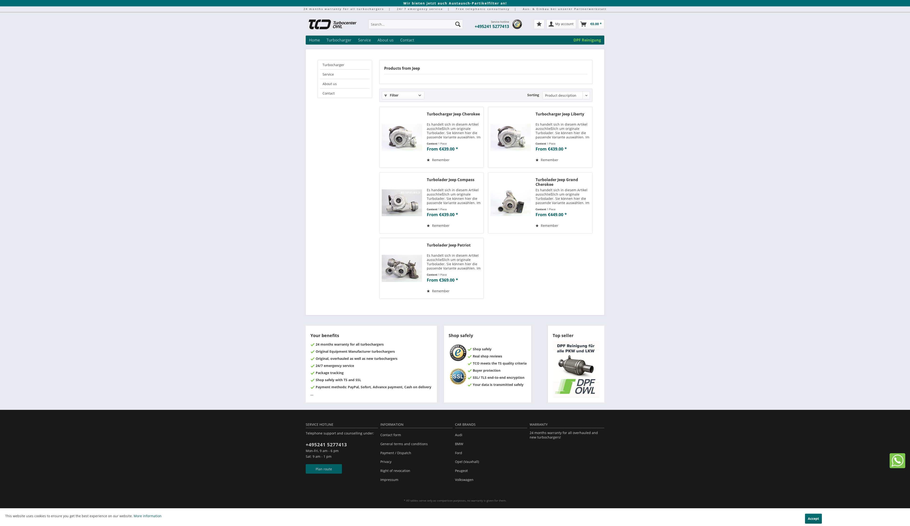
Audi (458, 435)
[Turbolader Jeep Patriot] (402, 268)
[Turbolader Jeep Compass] (402, 203)
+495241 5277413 (492, 26)
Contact (329, 93)
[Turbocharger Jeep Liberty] (511, 137)
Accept (813, 518)
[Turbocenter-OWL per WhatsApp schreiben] (897, 467)
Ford (458, 453)
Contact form (390, 435)
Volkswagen (464, 479)
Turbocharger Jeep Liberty (560, 114)
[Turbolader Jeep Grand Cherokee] (511, 203)
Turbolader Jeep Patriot (449, 245)
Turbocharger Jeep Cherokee (453, 114)
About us (330, 84)
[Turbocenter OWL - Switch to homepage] (335, 25)
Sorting (533, 95)
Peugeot (461, 470)
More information (148, 516)
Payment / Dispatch (395, 453)
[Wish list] (539, 24)
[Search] (458, 24)
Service (328, 74)
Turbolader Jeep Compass (450, 179)
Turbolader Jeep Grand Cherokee (557, 182)
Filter (393, 95)
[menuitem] (416, 26)
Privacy (385, 461)
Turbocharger (333, 65)
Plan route (324, 469)
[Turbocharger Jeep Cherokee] (402, 137)
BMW (459, 444)
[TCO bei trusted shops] (517, 24)
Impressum (389, 479)
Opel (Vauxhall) (467, 461)
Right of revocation (395, 470)
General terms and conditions (404, 444)
